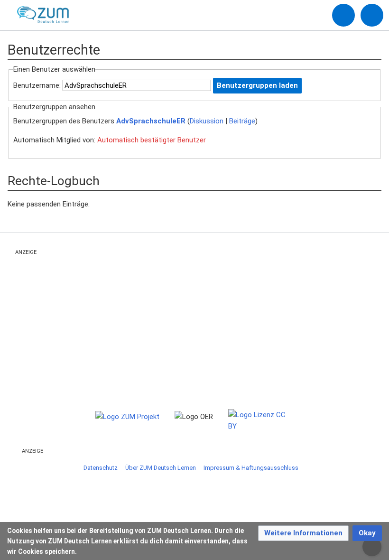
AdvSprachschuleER (150, 121)
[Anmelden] (343, 15)
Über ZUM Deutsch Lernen (160, 467)
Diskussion (206, 121)
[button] (303, 533)
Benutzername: (37, 85)
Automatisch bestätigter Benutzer (151, 140)
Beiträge (242, 121)
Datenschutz (100, 467)
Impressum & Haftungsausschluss (251, 467)
